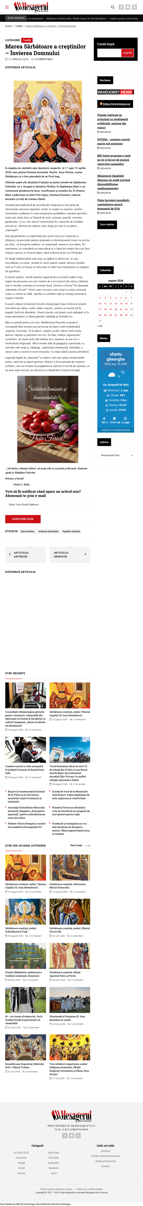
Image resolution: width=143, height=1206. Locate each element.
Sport (54, 1173)
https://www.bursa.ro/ (116, 104)
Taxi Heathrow (8, 1204)
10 (100, 304)
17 (100, 309)
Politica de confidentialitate (89, 1189)
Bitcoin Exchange (25, 1204)
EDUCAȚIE (53, 1163)
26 (110, 315)
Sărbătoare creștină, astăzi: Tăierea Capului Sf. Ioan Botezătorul (49, 18)
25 (105, 315)
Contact (105, 1166)
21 (121, 309)
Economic (21, 1157)
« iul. (100, 326)
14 (121, 304)
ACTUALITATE (21, 1152)
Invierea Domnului (48, 531)
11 (105, 304)
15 (126, 304)
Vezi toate (76, 845)
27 (116, 315)
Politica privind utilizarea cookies (56, 1189)
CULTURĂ (53, 1157)
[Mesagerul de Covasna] (31, 7)
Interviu (21, 1173)
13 (116, 304)
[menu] (7, 7)
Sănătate (54, 1168)
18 (105, 309)
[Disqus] (47, 621)
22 (126, 309)
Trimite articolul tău (105, 1161)
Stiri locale (53, 1152)
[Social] (121, 7)
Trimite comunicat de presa (105, 1156)
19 (110, 309)
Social (21, 1168)
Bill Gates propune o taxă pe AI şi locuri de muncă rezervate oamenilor (113, 160)
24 (100, 315)
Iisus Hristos (28, 531)
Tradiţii (18, 26)
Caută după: (106, 44)
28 (121, 315)
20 (116, 309)
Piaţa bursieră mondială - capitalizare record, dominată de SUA (114, 204)
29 (126, 315)
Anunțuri (105, 1151)
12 (110, 304)
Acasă (8, 26)
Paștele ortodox (71, 531)
